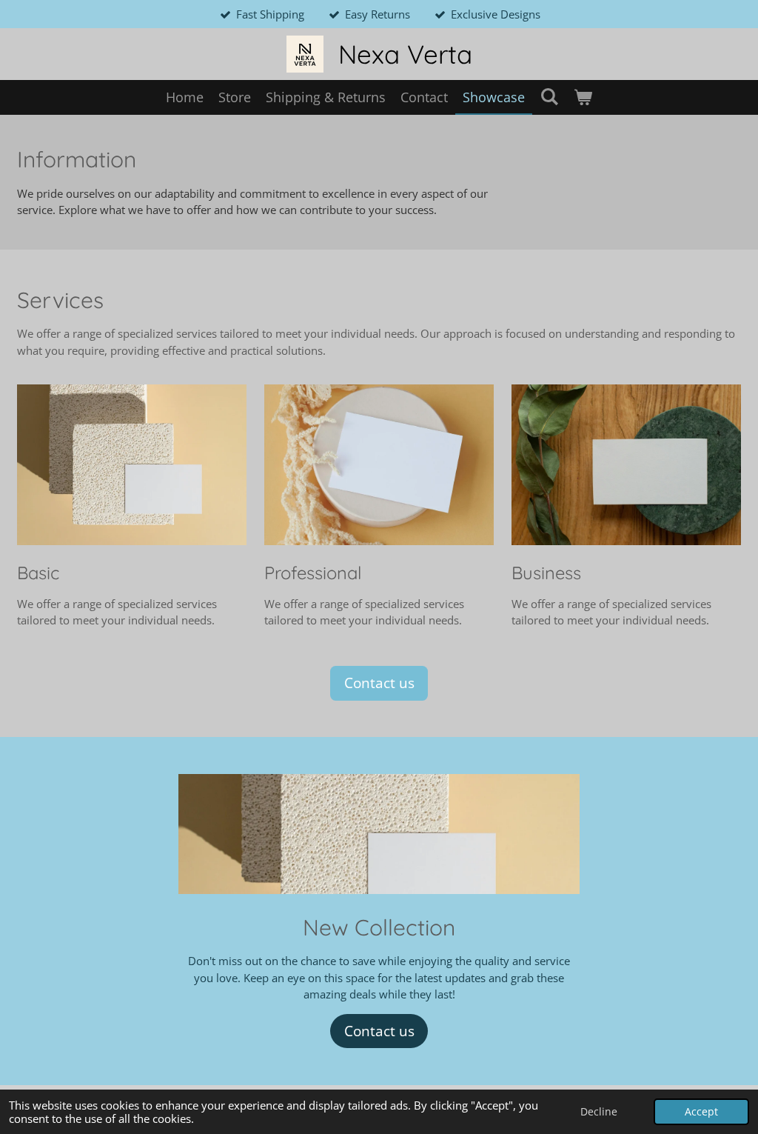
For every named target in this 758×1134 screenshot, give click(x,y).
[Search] (549, 96)
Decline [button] (598, 1111)
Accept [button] (701, 1111)
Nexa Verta (405, 54)
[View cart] (583, 97)
